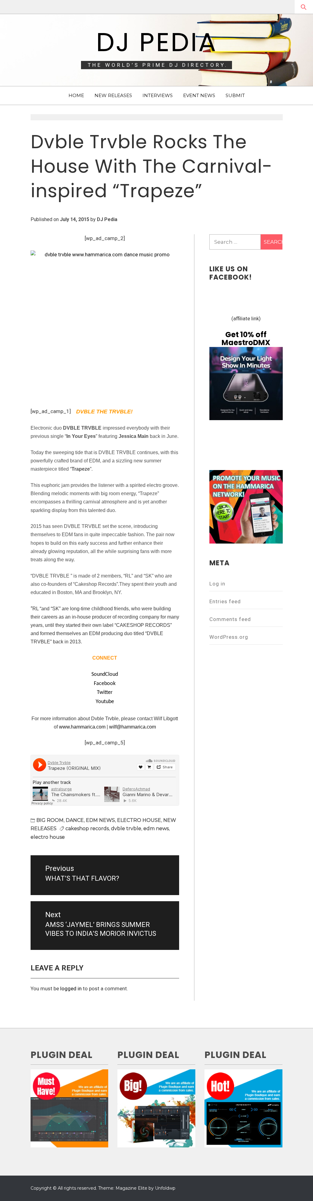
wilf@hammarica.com (132, 726)
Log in (217, 584)
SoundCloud (104, 674)
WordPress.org (228, 637)
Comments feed (230, 619)
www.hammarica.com (82, 726)
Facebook (105, 684)
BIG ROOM (50, 820)
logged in (71, 988)
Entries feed (225, 601)
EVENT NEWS (199, 95)
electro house (48, 837)
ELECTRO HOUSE (139, 820)
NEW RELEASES (113, 95)
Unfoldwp (165, 1188)
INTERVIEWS (157, 95)
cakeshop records (87, 828)
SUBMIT (235, 95)
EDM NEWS (100, 820)
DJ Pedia (156, 42)
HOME (76, 95)
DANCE (75, 820)
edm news (156, 828)
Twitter (104, 692)
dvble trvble (126, 828)
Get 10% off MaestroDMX (246, 338)
